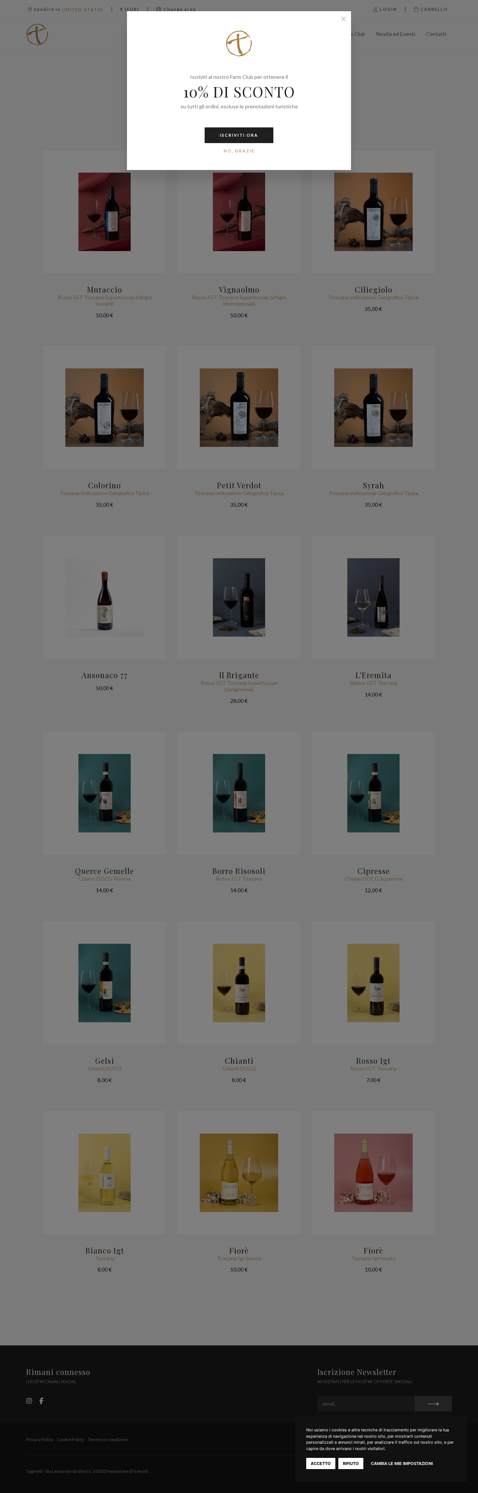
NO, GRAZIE (239, 150)
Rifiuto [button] (351, 1463)
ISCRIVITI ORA (239, 135)
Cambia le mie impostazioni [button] (402, 1463)
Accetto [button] (321, 1463)
